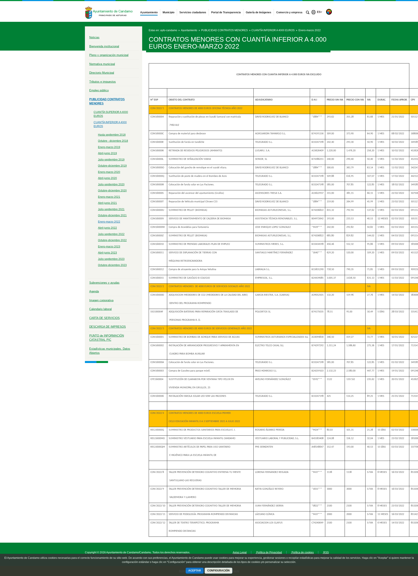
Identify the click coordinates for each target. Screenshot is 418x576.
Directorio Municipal (101, 72)
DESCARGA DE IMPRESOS (107, 326)
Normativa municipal (102, 64)
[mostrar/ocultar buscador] (308, 13)
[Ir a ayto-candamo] (109, 11)
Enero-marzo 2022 (109, 221)
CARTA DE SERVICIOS (104, 318)
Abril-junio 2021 (107, 202)
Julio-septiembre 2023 (111, 259)
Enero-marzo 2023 (109, 246)
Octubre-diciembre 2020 (112, 190)
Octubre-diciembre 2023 (112, 265)
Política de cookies (302, 552)
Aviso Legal (240, 552)
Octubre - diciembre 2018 (113, 140)
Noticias (94, 37)
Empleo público (99, 90)
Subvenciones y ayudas (104, 282)
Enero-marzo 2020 (109, 172)
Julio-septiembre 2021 (111, 209)
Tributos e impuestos (102, 81)
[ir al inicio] (400, 549)
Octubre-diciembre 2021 (112, 215)
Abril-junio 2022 (107, 227)
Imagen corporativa (101, 300)
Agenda (94, 291)
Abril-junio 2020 (107, 178)
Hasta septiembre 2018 (112, 134)
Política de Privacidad (269, 552)
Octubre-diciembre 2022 (112, 240)
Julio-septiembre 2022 (111, 234)
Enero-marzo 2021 (109, 196)
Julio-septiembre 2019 (111, 159)
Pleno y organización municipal (108, 55)
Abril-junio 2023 (107, 252)
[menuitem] (149, 12)
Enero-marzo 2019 (109, 147)
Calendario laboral (100, 309)
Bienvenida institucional (104, 46)
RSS (326, 552)
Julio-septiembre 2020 (111, 184)
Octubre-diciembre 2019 (112, 165)
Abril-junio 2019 (107, 153)
